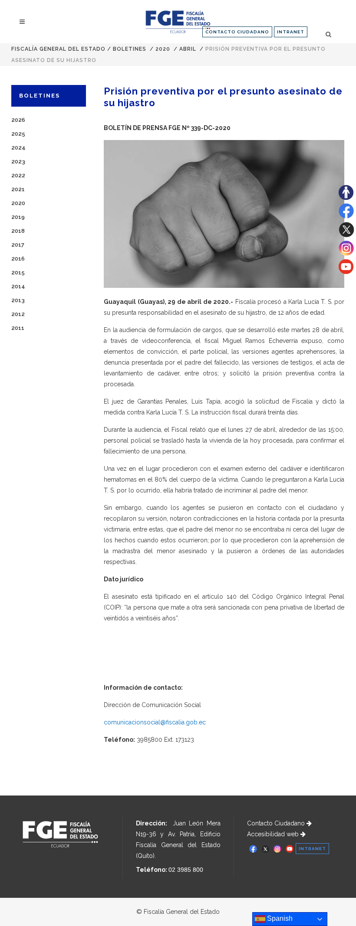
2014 (18, 286)
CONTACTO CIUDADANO (237, 31)
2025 (18, 133)
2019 (18, 217)
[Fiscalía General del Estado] (177, 22)
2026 (18, 120)
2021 (18, 189)
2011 (17, 328)
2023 (18, 161)
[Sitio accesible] (346, 197)
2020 (162, 49)
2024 (18, 147)
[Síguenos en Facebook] (346, 216)
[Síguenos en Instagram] (346, 253)
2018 (18, 231)
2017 (17, 244)
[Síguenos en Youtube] (346, 271)
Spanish (279, 918)
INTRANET (290, 31)
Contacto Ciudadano (277, 823)
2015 (18, 272)
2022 (18, 175)
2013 (18, 300)
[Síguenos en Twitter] (346, 235)
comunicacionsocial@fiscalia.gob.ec (155, 722)
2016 (18, 258)
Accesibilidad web (273, 834)
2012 (18, 314)
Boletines (129, 49)
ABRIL (187, 49)
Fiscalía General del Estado (58, 49)
